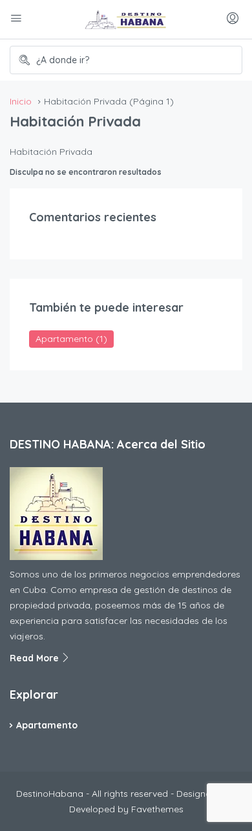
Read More (35, 658)
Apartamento (71, 339)
